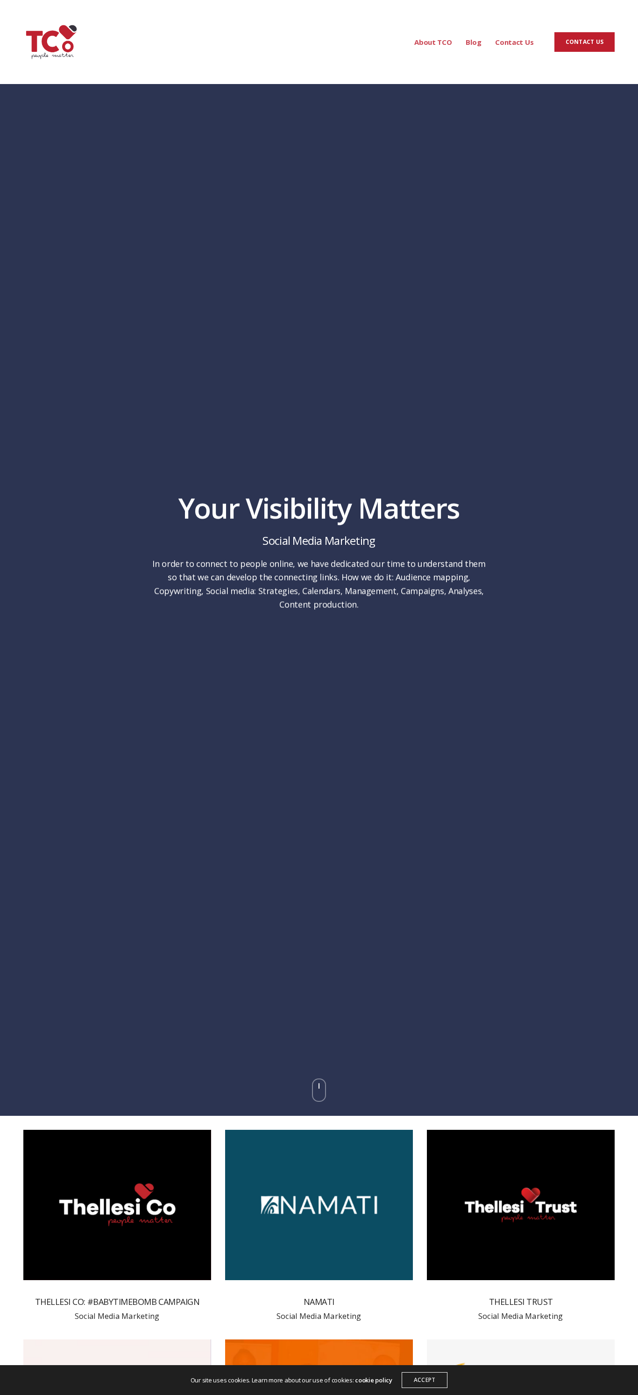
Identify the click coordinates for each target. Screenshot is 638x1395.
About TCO (433, 42)
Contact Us (514, 42)
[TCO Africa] (51, 42)
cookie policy (373, 1380)
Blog (473, 42)
